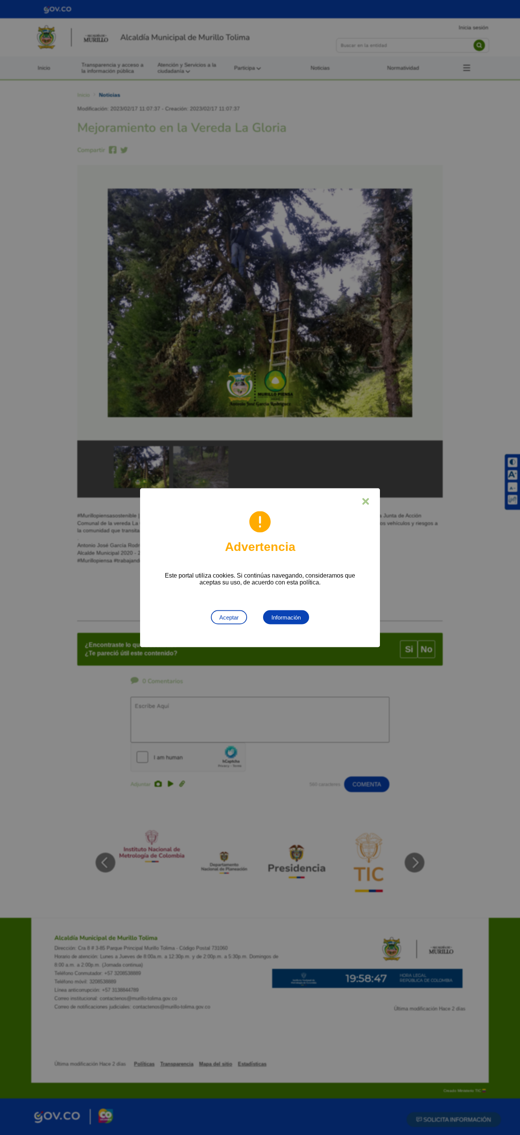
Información (286, 617)
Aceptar (229, 617)
